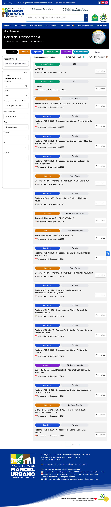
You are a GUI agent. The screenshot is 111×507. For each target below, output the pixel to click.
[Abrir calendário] (26, 86)
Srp (5, 142)
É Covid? (6, 132)
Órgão (6, 122)
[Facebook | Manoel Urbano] (99, 2)
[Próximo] (79, 445)
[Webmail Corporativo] (106, 2)
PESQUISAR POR (10, 59)
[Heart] (95, 498)
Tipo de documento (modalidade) (15, 101)
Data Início (7, 81)
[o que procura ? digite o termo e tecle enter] (86, 17)
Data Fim (7, 91)
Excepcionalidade (9, 111)
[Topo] (106, 499)
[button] (21, 25)
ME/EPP (6, 153)
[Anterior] (62, 445)
